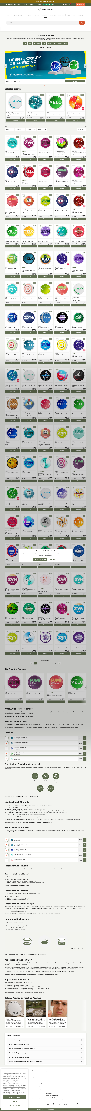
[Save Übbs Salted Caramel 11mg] (7, 398)
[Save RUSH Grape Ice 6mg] (40, 632)
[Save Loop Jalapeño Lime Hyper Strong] (57, 545)
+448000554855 (51, 1097)
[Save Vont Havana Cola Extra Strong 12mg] (57, 516)
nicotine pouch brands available (20, 796)
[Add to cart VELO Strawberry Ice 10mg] (84, 860)
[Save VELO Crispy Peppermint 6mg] (57, 398)
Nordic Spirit (37, 43)
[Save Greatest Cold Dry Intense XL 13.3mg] (73, 370)
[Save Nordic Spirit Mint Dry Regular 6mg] (23, 632)
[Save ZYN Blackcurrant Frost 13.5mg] (73, 253)
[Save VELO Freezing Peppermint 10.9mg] (23, 339)
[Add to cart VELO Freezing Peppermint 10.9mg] (84, 743)
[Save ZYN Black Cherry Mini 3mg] (57, 574)
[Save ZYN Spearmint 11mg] (7, 137)
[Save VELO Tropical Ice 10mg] (73, 516)
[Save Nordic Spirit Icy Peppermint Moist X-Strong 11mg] (28, 95)
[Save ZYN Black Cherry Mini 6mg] (23, 137)
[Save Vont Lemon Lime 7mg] (23, 545)
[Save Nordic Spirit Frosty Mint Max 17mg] (40, 370)
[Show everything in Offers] (70, 15)
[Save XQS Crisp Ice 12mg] (57, 226)
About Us (34, 1074)
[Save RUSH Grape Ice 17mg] (57, 312)
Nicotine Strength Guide (38, 1086)
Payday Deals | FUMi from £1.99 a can (45, 1)
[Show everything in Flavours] (47, 15)
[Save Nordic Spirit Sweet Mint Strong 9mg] (7, 488)
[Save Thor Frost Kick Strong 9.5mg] (40, 545)
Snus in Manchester (37, 1098)
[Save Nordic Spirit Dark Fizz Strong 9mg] (73, 137)
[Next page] (59, 663)
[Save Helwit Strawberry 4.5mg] (23, 284)
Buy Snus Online (36, 1077)
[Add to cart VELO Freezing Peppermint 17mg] (84, 738)
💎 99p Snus (28, 15)
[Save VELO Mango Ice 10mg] (23, 226)
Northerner (35, 1071)
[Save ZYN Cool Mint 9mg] (23, 457)
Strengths (36, 15)
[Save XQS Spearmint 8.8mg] (73, 312)
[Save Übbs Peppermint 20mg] (40, 312)
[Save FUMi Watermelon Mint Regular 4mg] (57, 284)
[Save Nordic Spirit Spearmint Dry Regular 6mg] (23, 574)
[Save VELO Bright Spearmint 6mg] (48, 95)
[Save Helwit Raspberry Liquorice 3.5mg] (57, 457)
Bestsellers (53, 15)
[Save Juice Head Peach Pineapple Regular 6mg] (23, 195)
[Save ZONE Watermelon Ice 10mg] (57, 195)
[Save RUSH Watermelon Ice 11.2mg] (73, 226)
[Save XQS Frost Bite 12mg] (7, 312)
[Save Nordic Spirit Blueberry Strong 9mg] (57, 253)
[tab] (45, 85)
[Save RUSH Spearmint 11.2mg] (23, 603)
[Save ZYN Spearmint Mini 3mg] (73, 574)
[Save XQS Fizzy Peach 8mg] (40, 574)
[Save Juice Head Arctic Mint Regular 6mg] (23, 488)
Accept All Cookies (14, 1097)
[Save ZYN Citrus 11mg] (40, 195)
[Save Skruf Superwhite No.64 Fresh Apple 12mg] (73, 284)
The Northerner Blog (37, 1083)
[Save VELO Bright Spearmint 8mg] (7, 226)
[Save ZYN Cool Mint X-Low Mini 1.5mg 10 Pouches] (73, 603)
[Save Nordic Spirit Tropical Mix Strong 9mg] (68, 95)
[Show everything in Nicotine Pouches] (22, 15)
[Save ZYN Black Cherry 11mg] (40, 137)
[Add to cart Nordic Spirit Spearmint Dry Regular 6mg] (84, 759)
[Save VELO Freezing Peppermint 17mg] (23, 253)
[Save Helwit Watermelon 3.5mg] (7, 339)
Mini (30, 43)
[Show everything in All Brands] (83, 15)
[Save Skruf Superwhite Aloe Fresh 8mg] (23, 370)
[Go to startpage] (45, 9)
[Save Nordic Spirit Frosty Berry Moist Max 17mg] (40, 603)
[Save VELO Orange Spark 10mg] (7, 457)
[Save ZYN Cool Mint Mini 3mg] (57, 632)
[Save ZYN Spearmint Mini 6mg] (7, 284)
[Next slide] (85, 66)
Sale (74, 15)
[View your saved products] (72, 4)
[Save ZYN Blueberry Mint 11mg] (40, 226)
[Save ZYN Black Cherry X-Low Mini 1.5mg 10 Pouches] (7, 574)
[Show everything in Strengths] (39, 15)
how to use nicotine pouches (29, 954)
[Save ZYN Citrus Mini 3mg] (7, 632)
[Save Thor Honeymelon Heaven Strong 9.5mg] (40, 253)
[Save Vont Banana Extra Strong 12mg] (73, 488)
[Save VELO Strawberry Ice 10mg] (40, 398)
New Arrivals (61, 15)
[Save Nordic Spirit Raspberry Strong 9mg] (73, 166)
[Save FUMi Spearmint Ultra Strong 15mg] (73, 428)
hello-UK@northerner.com (53, 1095)
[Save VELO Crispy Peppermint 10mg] (7, 428)
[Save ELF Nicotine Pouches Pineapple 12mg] (57, 137)
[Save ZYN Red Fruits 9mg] (40, 166)
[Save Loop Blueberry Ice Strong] (23, 516)
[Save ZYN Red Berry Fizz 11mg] (7, 516)
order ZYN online (75, 767)
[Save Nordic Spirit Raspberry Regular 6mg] (57, 603)
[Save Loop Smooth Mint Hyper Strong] (7, 545)
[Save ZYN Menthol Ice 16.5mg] (23, 428)
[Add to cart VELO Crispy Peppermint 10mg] (84, 748)
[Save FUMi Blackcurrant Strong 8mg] (73, 457)
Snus (8, 15)
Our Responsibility (36, 1089)
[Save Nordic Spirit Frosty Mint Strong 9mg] (7, 370)
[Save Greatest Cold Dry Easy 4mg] (40, 516)
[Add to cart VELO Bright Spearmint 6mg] (84, 753)
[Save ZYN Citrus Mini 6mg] (57, 428)
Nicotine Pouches (17, 15)
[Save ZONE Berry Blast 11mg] (7, 166)
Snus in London (35, 1095)
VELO (49, 43)
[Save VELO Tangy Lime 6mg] (40, 284)
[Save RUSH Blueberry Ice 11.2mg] (73, 545)
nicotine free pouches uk (50, 974)
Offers (68, 15)
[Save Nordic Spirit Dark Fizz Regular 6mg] (73, 195)
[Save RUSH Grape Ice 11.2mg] (73, 632)
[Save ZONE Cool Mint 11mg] (23, 312)
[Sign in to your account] (69, 4)
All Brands (80, 15)
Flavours (44, 15)
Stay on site (53, 559)
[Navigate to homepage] (67, 1070)
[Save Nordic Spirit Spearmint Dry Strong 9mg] (40, 457)
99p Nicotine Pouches (45, 47)
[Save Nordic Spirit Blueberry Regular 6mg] (73, 339)
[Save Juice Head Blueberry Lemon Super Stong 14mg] (23, 398)
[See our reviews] (46, 4)
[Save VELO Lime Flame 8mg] (7, 603)
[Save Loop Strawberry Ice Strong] (57, 370)
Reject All (14, 1101)
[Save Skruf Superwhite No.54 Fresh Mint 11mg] (8, 95)
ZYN (44, 43)
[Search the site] (82, 23)
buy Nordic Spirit (64, 767)
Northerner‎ (7, 29)
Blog (45, 17)
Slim (25, 43)
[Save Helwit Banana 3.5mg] (57, 339)
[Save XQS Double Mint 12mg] (7, 253)
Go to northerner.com (40, 559)
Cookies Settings (14, 1105)
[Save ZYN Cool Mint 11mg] (40, 339)
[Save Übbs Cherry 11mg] (23, 166)
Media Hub (34, 1092)
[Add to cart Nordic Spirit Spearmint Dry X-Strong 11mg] (84, 855)
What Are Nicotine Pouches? (60, 43)
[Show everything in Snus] (10, 15)
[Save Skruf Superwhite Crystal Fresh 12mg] (40, 488)
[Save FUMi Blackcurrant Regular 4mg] (57, 166)
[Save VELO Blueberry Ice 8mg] (57, 488)
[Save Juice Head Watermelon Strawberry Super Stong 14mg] (40, 428)
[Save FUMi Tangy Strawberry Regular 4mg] (7, 195)
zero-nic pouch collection (27, 822)
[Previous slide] (6, 66)
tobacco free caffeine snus (44, 822)
